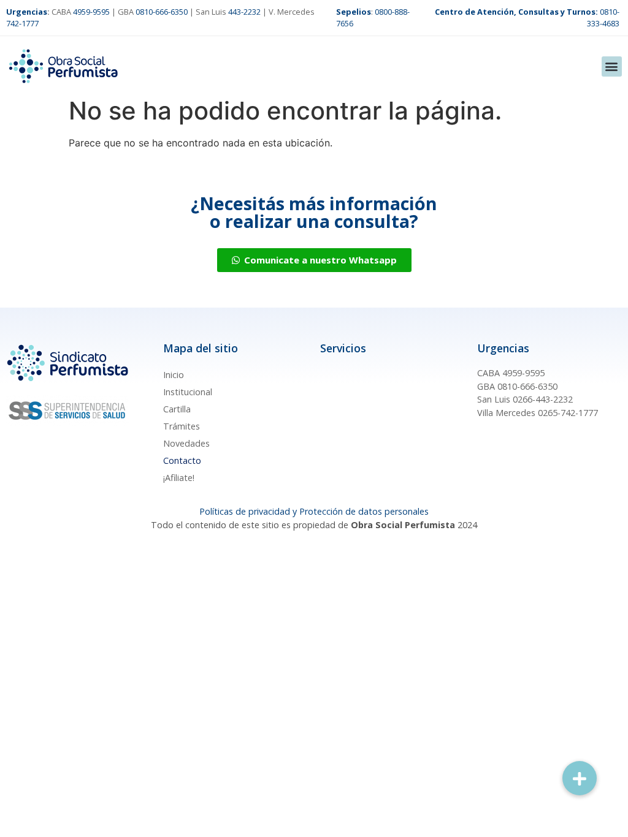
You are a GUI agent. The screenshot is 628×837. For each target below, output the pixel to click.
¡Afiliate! (178, 477)
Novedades (186, 443)
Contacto (182, 460)
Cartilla (177, 409)
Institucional (187, 392)
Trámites (181, 426)
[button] (612, 66)
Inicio (173, 375)
